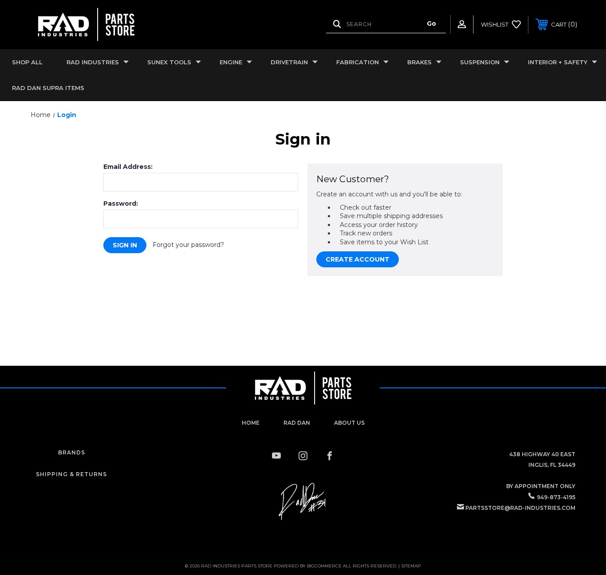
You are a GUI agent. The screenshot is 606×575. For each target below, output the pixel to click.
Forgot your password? (188, 245)
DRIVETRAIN (289, 62)
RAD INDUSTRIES (93, 62)
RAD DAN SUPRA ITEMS (48, 87)
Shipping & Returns (71, 474)
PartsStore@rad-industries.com (520, 508)
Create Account (358, 259)
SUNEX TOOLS (169, 62)
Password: (120, 203)
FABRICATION (357, 62)
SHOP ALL (27, 62)
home (251, 422)
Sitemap (411, 566)
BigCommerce (324, 566)
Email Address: (128, 167)
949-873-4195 (556, 497)
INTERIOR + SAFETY (557, 62)
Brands (71, 452)
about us (349, 422)
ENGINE (231, 62)
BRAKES (419, 62)
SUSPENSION (480, 62)
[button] (303, 502)
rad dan (296, 422)
